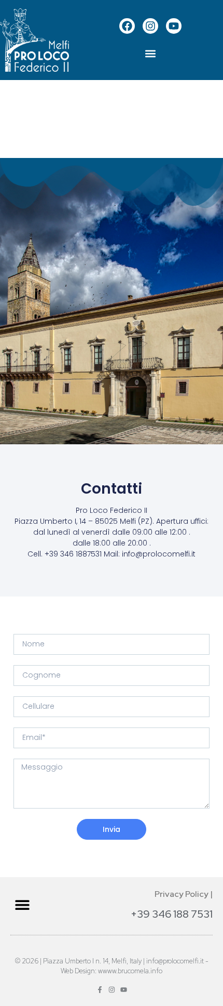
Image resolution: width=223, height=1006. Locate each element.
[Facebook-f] (99, 989)
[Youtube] (174, 26)
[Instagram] (150, 26)
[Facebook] (127, 26)
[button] (150, 53)
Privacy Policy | (184, 894)
